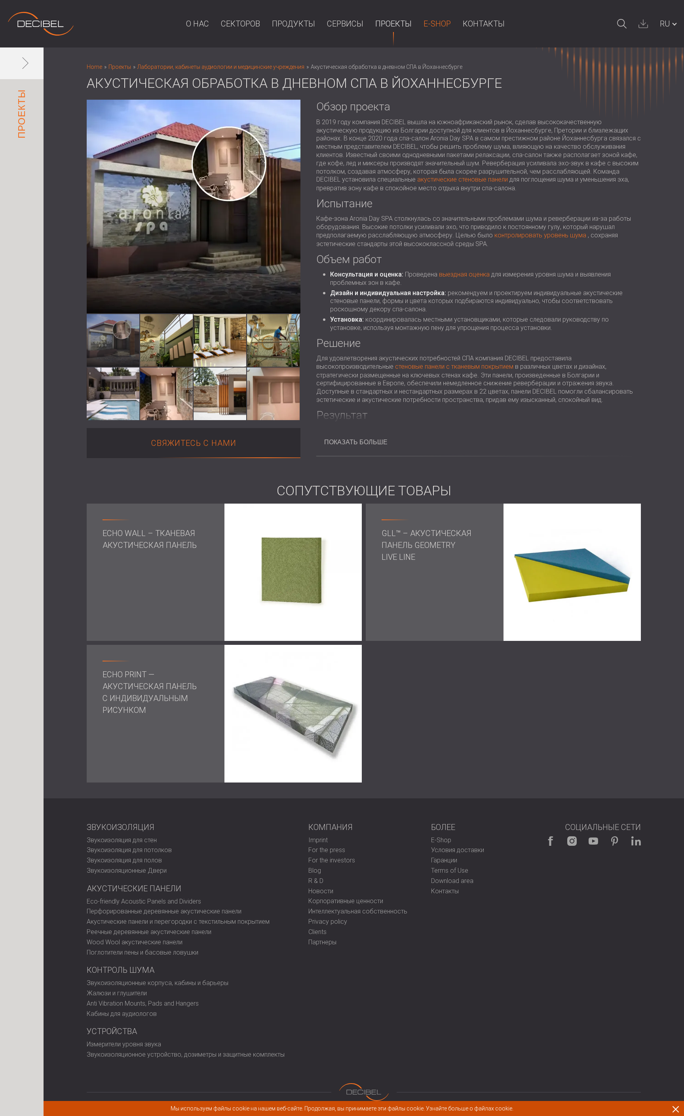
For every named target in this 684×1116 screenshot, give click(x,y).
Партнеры (322, 942)
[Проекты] (41, 23)
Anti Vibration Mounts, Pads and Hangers (143, 1003)
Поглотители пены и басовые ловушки (142, 952)
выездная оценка (464, 274)
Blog (314, 870)
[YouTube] (593, 841)
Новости (320, 891)
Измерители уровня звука (124, 1044)
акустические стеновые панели (462, 179)
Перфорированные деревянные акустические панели (164, 911)
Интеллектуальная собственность (357, 911)
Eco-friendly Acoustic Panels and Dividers (144, 901)
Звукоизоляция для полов (124, 860)
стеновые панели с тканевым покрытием (454, 366)
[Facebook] (550, 841)
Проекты (393, 23)
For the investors (331, 860)
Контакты (484, 23)
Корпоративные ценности (345, 901)
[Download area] (643, 23)
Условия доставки (457, 850)
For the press (326, 850)
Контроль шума (120, 970)
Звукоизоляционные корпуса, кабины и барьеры (157, 983)
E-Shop (437, 23)
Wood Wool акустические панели (134, 942)
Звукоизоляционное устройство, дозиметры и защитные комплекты (186, 1054)
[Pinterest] (614, 841)
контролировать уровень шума (540, 235)
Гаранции (444, 860)
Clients (317, 932)
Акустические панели (134, 888)
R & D (315, 881)
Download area (452, 881)
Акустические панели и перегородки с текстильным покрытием (178, 921)
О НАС (197, 23)
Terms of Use (449, 870)
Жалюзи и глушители (117, 993)
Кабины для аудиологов (122, 1013)
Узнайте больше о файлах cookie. (469, 1108)
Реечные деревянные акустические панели (149, 932)
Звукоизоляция (120, 827)
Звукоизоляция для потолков (129, 850)
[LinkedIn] (636, 841)
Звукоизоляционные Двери (127, 870)
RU (665, 23)
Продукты (293, 23)
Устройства (112, 1031)
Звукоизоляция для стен (122, 840)
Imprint (318, 840)
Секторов (240, 23)
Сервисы (345, 23)
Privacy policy (327, 921)
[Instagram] (572, 841)
